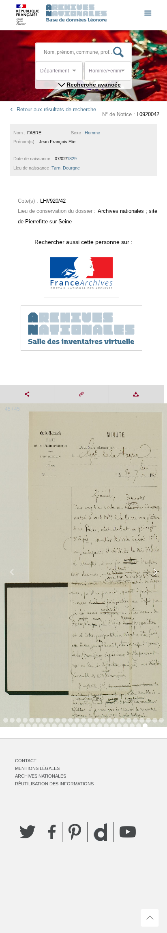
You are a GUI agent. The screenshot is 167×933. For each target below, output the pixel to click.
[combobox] (76, 73)
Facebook (52, 832)
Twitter (27, 832)
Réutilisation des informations (54, 783)
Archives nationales (40, 776)
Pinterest (75, 832)
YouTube (128, 832)
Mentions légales (37, 768)
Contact (25, 760)
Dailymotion (100, 832)
